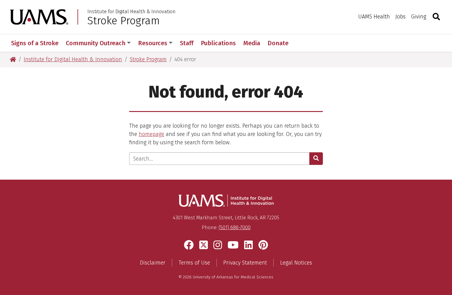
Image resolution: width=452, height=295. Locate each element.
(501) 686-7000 (235, 227)
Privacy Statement (245, 262)
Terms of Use (194, 262)
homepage (151, 134)
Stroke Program (123, 20)
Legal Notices (296, 262)
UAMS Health (374, 16)
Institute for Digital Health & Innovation (131, 11)
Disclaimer (152, 262)
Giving (418, 16)
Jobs (400, 16)
